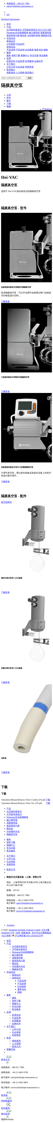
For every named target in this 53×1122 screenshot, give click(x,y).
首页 (9, 24)
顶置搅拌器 (45, 32)
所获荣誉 (29, 67)
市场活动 (11, 38)
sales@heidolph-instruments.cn (20, 6)
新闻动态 (11, 41)
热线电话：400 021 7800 (18, 3)
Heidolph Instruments (10, 19)
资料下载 (15, 55)
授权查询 (11, 72)
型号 (9, 98)
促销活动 (11, 47)
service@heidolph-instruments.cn (30, 911)
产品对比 (47, 109)
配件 (9, 101)
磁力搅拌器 (34, 32)
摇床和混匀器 (13, 35)
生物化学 (38, 61)
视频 (9, 106)
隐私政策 (25, 933)
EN (8, 14)
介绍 (9, 95)
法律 (18, 933)
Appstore (10, 925)
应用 (9, 58)
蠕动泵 (23, 35)
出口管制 (6, 936)
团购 (45, 50)
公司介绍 (11, 67)
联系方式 (11, 869)
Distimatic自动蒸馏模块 (17, 817)
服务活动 (38, 50)
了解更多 (5, 301)
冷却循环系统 (33, 35)
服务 (9, 52)
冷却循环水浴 (13, 831)
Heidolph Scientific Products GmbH (24, 930)
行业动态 (20, 44)
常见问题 (34, 55)
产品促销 (20, 50)
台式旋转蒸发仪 (14, 30)
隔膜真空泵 (46, 35)
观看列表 (11, 1049)
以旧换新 (29, 50)
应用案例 (29, 61)
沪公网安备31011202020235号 (29, 936)
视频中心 (25, 55)
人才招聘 (20, 72)
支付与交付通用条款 (41, 933)
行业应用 (20, 61)
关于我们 (11, 64)
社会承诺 (20, 67)
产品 (9, 27)
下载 (9, 103)
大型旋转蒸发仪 (30, 30)
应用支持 (11, 61)
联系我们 (11, 70)
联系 (9, 1038)
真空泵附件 (6, 502)
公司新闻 (11, 44)
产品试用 (11, 50)
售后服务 (43, 55)
